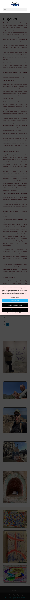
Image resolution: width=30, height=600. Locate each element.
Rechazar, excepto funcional (15, 305)
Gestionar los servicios (14, 297)
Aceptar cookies (15, 300)
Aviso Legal (23, 312)
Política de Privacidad (16, 312)
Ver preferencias (15, 310)
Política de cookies (7, 312)
